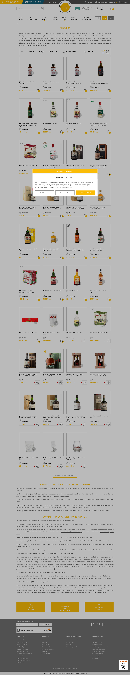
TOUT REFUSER (65, 193)
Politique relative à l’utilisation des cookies (60, 187)
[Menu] (127, 661)
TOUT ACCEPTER (85, 192)
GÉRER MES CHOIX (44, 193)
